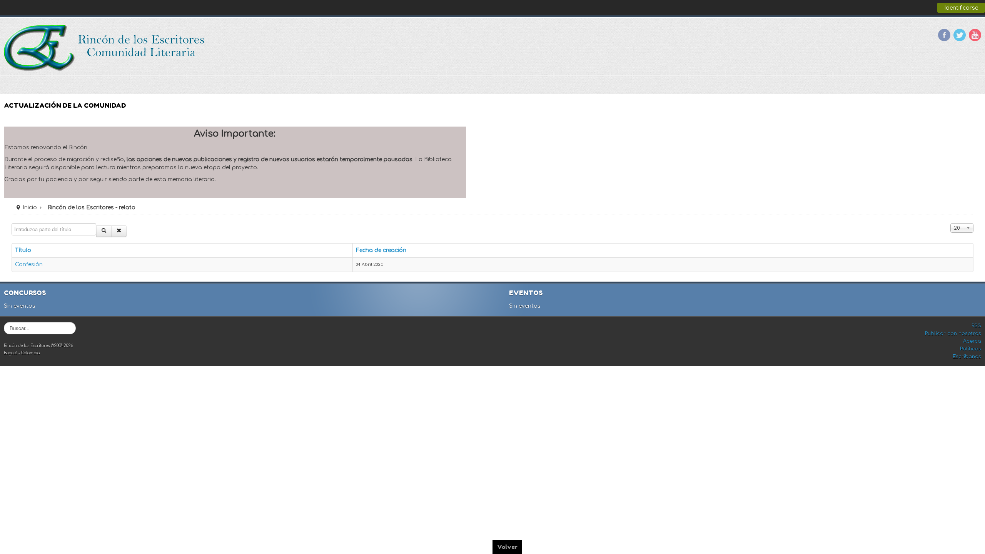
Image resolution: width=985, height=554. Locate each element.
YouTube (975, 35)
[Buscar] (104, 231)
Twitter (959, 35)
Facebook (944, 35)
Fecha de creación (381, 250)
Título (23, 250)
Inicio (30, 207)
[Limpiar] (119, 231)
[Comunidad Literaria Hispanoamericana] (105, 48)
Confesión (29, 264)
